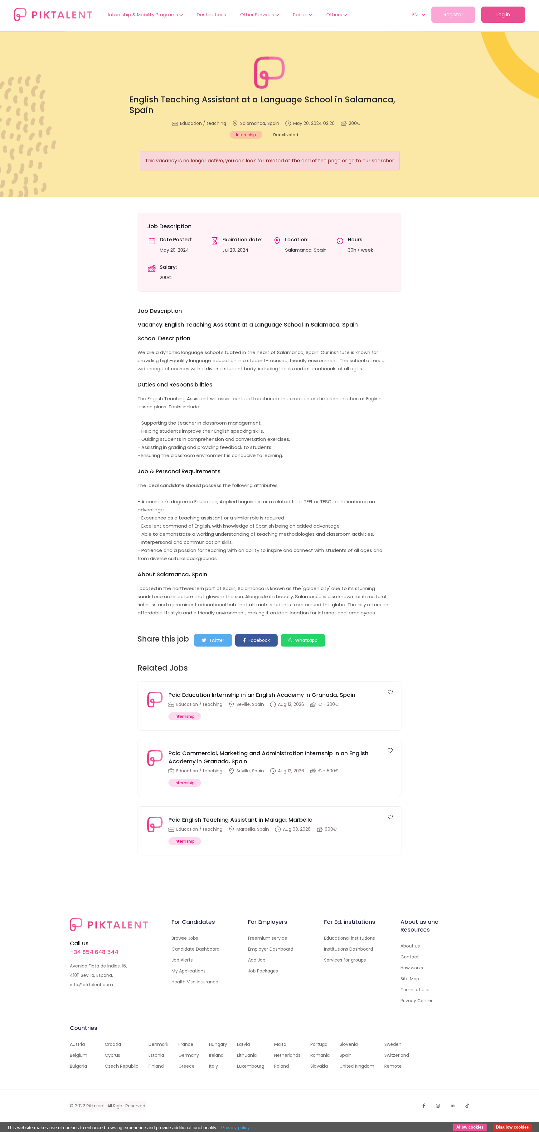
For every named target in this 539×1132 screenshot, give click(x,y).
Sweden (392, 1044)
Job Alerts (182, 960)
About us (410, 946)
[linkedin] (452, 1106)
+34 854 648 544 (94, 952)
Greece (186, 1066)
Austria (77, 1044)
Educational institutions (349, 938)
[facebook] (423, 1106)
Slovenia (349, 1044)
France (185, 1044)
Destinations (211, 14)
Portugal (319, 1044)
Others (334, 14)
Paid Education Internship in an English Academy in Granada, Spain (261, 695)
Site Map (410, 979)
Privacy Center (417, 1000)
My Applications (189, 971)
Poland (281, 1066)
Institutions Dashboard (348, 949)
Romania (320, 1055)
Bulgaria (78, 1066)
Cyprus (112, 1055)
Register (453, 14)
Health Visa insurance (195, 982)
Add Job (256, 960)
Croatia (113, 1044)
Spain (346, 1055)
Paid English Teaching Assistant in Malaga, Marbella (240, 820)
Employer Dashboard (270, 949)
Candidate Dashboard (196, 949)
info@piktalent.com (91, 985)
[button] (415, 14)
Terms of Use (415, 990)
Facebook (258, 640)
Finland (156, 1066)
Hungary (218, 1044)
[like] (390, 691)
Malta (280, 1044)
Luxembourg (250, 1066)
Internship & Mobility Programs (143, 14)
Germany (188, 1055)
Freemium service (267, 938)
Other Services (257, 14)
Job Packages (263, 971)
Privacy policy (235, 1127)
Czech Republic (121, 1066)
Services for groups (345, 960)
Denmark (158, 1044)
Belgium (78, 1055)
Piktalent (95, 1106)
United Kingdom (357, 1066)
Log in (503, 14)
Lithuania (247, 1055)
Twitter (216, 640)
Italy (213, 1066)
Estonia (156, 1055)
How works (412, 968)
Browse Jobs (185, 938)
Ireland (216, 1055)
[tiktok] (467, 1106)
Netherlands (287, 1055)
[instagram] (438, 1106)
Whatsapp (306, 640)
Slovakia (319, 1066)
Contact (410, 957)
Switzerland (396, 1055)
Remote (393, 1066)
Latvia (243, 1044)
